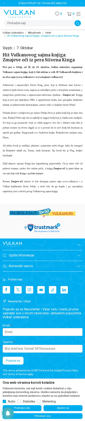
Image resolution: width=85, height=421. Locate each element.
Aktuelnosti (34, 32)
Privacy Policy (70, 370)
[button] (70, 14)
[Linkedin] (64, 290)
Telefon (8, 342)
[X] (18, 290)
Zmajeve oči (59, 168)
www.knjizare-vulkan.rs (48, 77)
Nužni (11, 401)
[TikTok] (52, 290)
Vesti (48, 32)
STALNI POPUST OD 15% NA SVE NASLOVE (43, 3)
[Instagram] (29, 290)
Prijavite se (13, 360)
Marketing (49, 401)
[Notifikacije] (8, 413)
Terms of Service (17, 374)
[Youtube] (41, 290)
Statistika (29, 401)
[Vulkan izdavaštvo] (19, 13)
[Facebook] (6, 290)
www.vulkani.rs (25, 77)
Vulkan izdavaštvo (13, 32)
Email (6, 325)
